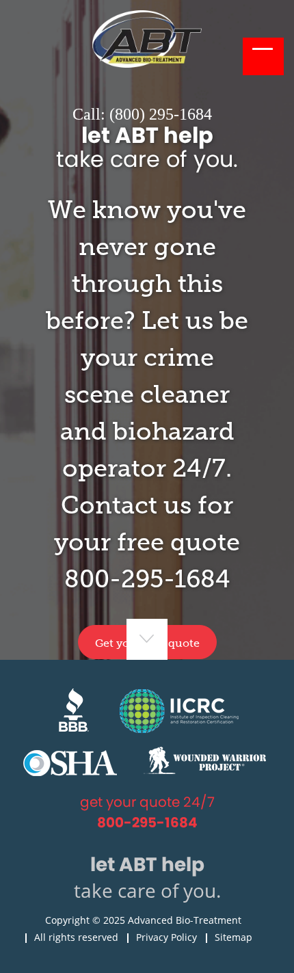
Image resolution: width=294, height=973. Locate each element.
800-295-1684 (147, 579)
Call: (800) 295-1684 (142, 114)
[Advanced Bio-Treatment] (147, 63)
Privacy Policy (166, 937)
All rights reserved (76, 937)
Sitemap (233, 937)
